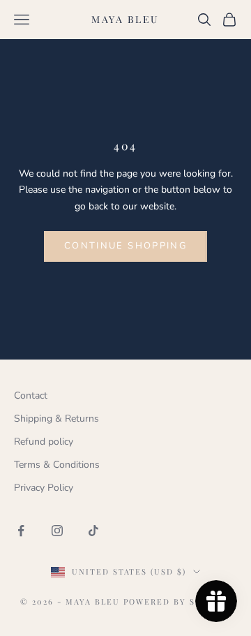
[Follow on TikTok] (93, 531)
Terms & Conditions (57, 464)
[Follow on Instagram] (57, 531)
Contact (30, 395)
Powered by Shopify (177, 601)
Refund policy (43, 441)
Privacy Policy (43, 487)
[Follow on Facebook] (21, 531)
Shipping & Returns (56, 418)
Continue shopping (125, 245)
